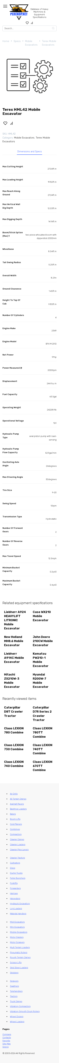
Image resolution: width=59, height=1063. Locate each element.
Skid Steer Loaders (19, 967)
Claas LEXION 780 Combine (14, 730)
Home (5, 41)
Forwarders (15, 888)
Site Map (6, 1043)
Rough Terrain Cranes (20, 957)
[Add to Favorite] (5, 123)
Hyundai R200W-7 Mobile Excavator (41, 681)
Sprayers (14, 981)
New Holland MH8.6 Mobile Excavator (13, 641)
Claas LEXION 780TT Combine (42, 732)
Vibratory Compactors (20, 1006)
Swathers (14, 986)
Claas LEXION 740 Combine (14, 764)
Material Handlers (18, 913)
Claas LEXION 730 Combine (14, 747)
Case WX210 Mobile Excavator (42, 616)
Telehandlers (16, 991)
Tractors (13, 996)
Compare (6, 1034)
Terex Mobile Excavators (49, 43)
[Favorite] (27, 22)
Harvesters (15, 898)
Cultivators (15, 863)
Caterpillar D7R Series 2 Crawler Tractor (42, 714)
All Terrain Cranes (18, 799)
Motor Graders (16, 937)
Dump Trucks (16, 873)
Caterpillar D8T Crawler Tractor (13, 712)
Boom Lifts (15, 819)
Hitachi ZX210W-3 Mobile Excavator (12, 681)
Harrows (14, 893)
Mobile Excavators (31, 43)
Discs (12, 868)
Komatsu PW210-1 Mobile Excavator (41, 660)
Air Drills (14, 794)
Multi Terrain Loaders (20, 947)
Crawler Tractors (17, 858)
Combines (15, 829)
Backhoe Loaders (18, 809)
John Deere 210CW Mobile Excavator (43, 641)
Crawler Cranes (17, 839)
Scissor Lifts (15, 962)
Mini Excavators (17, 927)
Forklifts (14, 883)
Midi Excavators (17, 922)
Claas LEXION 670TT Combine (42, 766)
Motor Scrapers (17, 942)
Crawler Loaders (17, 844)
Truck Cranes (16, 1001)
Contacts (6, 1037)
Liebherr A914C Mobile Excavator (14, 658)
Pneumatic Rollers (18, 952)
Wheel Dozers (16, 1016)
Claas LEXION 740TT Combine (42, 749)
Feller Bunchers (17, 878)
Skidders (14, 972)
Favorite (6, 1040)
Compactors (15, 834)
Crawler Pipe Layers (19, 849)
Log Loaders (16, 908)
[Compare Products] (31, 22)
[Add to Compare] (11, 123)
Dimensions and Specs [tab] (29, 151)
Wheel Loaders (17, 1021)
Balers (13, 814)
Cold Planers (16, 824)
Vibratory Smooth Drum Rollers (24, 1011)
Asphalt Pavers (17, 804)
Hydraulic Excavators (20, 903)
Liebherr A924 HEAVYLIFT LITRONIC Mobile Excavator (15, 620)
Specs (17, 41)
